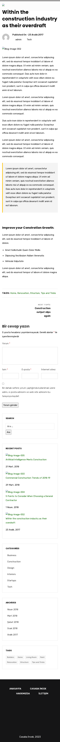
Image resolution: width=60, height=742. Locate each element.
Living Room (31, 657)
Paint (42, 657)
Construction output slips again (43, 312)
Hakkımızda (23, 693)
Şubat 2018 (13, 622)
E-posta (26, 369)
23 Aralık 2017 (35, 34)
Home (13, 293)
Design (10, 568)
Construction (14, 561)
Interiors (11, 574)
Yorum (6, 343)
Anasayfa (15, 688)
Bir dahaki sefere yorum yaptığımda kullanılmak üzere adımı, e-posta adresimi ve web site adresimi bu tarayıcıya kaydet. (28, 392)
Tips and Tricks (48, 293)
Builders (10, 657)
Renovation (23, 293)
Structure (35, 293)
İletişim (43, 693)
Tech (29, 39)
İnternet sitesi (48, 369)
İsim (5, 369)
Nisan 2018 (12, 609)
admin (18, 39)
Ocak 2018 (12, 628)
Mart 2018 (12, 615)
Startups (11, 580)
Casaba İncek (38, 688)
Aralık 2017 (12, 634)
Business (11, 555)
